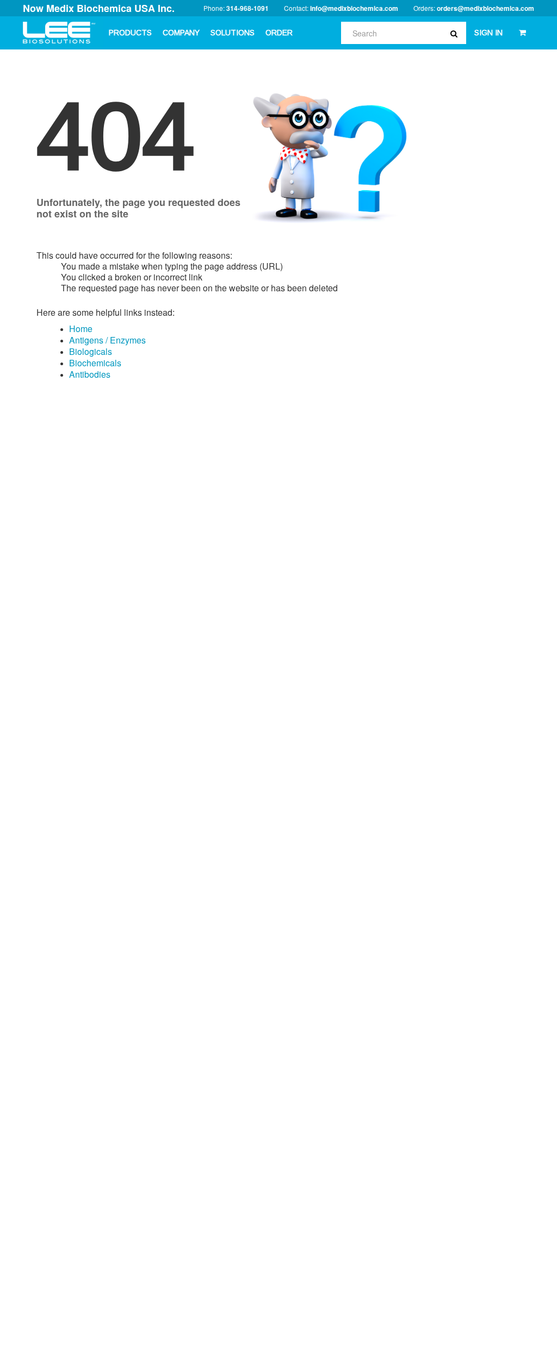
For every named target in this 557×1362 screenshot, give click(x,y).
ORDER (279, 32)
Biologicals (90, 351)
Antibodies (89, 374)
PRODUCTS (130, 32)
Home (80, 328)
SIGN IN (488, 32)
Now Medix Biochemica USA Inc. (99, 8)
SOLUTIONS (233, 32)
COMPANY (181, 32)
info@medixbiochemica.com (354, 8)
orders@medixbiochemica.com (485, 8)
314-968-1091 (247, 8)
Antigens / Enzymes (107, 340)
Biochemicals (95, 363)
